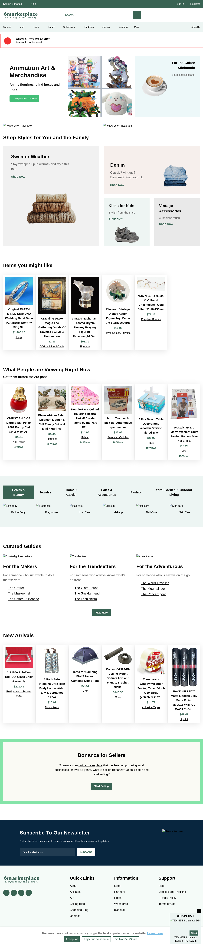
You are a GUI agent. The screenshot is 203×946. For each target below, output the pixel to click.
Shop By (195, 27)
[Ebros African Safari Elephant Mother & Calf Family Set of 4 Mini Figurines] (51, 422)
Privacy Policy (167, 897)
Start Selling (101, 786)
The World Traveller (155, 583)
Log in (180, 4)
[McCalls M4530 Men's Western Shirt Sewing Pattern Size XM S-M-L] (184, 422)
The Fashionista (86, 599)
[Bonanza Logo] (20, 15)
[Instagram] (29, 893)
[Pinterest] (21, 893)
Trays (151, 442)
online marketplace (90, 765)
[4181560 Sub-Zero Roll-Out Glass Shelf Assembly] (18, 684)
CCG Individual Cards (51, 346)
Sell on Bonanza (12, 4)
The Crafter (16, 588)
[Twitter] (14, 893)
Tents (85, 691)
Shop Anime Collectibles (26, 98)
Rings (19, 337)
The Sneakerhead (87, 593)
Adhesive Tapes (151, 707)
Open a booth (134, 769)
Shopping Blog (79, 909)
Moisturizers (52, 707)
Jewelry (106, 27)
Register (195, 4)
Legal (117, 885)
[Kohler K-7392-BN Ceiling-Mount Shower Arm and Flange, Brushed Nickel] (118, 684)
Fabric (84, 437)
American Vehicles (118, 437)
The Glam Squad (86, 588)
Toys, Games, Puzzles (118, 333)
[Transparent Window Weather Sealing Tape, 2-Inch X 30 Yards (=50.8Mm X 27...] (151, 684)
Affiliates (75, 891)
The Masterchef (19, 593)
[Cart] (196, 14)
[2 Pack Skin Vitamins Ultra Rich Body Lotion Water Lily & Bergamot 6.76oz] (51, 684)
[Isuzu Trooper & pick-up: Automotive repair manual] (118, 422)
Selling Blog (77, 903)
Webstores (121, 903)
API (72, 897)
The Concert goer (153, 594)
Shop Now (18, 176)
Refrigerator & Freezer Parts (18, 693)
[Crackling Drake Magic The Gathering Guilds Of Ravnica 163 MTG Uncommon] (51, 312)
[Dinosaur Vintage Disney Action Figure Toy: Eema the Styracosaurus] (118, 312)
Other (118, 697)
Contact (75, 915)
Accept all (72, 939)
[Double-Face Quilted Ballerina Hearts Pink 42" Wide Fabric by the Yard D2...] (85, 422)
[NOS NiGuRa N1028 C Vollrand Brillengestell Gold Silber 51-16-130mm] (151, 312)
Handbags (88, 27)
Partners (119, 891)
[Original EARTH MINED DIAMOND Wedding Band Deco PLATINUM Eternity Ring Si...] (18, 312)
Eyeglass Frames (151, 319)
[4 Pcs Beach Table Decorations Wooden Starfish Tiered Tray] (151, 422)
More (136, 27)
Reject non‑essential (96, 939)
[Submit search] (137, 15)
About (73, 885)
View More (101, 612)
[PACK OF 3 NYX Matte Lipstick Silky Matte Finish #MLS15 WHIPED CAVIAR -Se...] (184, 684)
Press (117, 897)
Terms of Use (167, 903)
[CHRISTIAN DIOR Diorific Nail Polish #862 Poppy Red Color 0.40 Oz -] (18, 422)
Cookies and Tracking (172, 891)
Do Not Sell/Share (126, 939)
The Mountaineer (153, 588)
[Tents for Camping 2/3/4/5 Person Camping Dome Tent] (85, 684)
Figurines (85, 346)
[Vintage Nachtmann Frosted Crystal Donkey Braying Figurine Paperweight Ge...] (85, 312)
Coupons (123, 27)
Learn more (155, 933)
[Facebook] (6, 893)
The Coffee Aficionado (23, 599)
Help (33, 4)
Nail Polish (19, 442)
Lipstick (184, 719)
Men (184, 451)
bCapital (119, 909)
